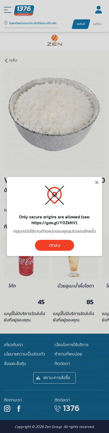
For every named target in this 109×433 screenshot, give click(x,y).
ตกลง (54, 245)
